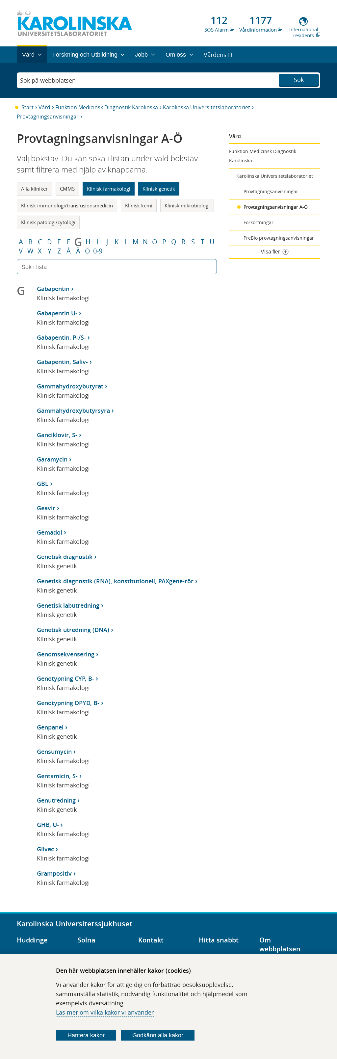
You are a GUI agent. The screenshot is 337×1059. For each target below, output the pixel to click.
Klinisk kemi (138, 205)
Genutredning (56, 800)
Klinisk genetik (159, 188)
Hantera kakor (86, 1035)
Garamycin (52, 459)
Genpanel (50, 727)
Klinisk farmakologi (108, 188)
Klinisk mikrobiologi (187, 205)
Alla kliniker (34, 188)
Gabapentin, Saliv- (62, 362)
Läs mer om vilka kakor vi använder (105, 1012)
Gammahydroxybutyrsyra (73, 410)
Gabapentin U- (57, 313)
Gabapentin (53, 289)
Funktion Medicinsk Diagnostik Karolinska (106, 107)
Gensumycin (54, 751)
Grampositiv (54, 873)
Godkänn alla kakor (157, 1035)
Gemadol (49, 532)
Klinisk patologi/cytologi (48, 222)
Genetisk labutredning (68, 605)
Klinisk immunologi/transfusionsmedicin (67, 205)
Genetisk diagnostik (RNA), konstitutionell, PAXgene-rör (115, 581)
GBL (42, 484)
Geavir (46, 508)
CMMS (67, 188)
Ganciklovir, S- (57, 435)
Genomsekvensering (65, 654)
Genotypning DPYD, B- (68, 703)
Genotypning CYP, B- (65, 678)
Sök (299, 80)
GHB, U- (48, 825)
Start (27, 107)
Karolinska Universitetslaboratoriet (206, 107)
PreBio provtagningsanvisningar (279, 238)
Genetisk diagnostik (64, 557)
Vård (44, 107)
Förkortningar (258, 222)
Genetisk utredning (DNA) (73, 630)
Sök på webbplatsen (48, 80)
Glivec (45, 849)
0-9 (97, 251)
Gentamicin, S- (57, 776)
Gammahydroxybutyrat (70, 386)
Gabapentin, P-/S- (61, 337)
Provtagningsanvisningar (48, 116)
